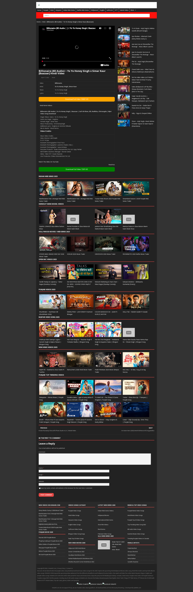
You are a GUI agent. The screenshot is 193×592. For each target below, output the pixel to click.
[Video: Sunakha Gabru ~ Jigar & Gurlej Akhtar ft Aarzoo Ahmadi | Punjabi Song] (80, 393)
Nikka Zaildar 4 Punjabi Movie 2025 (49, 544)
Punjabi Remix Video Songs (136, 511)
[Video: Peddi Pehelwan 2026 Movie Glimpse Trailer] (108, 366)
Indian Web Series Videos (106, 511)
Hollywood (94, 10)
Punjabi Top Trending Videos (51, 375)
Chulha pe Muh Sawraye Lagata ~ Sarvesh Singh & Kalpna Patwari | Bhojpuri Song (50, 342)
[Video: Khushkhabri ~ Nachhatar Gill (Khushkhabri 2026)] (52, 308)
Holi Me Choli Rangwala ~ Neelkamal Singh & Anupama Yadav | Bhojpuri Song (107, 342)
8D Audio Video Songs (134, 529)
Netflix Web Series (83, 10)
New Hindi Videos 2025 (48, 347)
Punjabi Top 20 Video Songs (136, 520)
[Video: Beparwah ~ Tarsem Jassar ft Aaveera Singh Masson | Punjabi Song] (80, 416)
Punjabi (45, 10)
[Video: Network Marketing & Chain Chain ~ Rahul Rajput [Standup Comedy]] (108, 278)
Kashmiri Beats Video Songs (136, 534)
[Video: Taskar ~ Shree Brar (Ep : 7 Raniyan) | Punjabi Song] (136, 393)
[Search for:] (96, 15)
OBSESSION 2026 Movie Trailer (105, 254)
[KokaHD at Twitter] (83, 584)
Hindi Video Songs (73, 515)
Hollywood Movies (103, 515)
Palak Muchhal (132, 548)
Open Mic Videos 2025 (48, 259)
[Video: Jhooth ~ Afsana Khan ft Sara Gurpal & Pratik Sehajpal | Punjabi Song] (52, 416)
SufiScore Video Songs (75, 529)
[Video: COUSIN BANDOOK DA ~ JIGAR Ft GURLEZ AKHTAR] (108, 308)
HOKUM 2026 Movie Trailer (76, 254)
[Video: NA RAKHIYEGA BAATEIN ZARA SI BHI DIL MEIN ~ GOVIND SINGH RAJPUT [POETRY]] (80, 278)
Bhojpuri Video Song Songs (76, 534)
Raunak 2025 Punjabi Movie (47, 537)
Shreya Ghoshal (133, 551)
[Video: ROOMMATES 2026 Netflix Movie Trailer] (136, 250)
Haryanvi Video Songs (75, 520)
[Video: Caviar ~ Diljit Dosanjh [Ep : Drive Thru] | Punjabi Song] (136, 416)
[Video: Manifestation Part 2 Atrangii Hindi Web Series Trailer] (52, 195)
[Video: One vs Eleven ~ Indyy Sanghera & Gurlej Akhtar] (108, 416)
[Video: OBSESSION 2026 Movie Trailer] (108, 250)
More (132, 10)
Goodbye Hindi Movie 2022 (76, 555)
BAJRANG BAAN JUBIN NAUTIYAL (48, 524)
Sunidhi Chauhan (133, 562)
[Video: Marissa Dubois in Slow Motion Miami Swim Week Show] (129, 223)
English (102, 10)
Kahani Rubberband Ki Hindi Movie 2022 (80, 558)
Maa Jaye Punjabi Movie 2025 (47, 548)
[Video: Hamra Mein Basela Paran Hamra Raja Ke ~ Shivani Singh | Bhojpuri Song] (129, 336)
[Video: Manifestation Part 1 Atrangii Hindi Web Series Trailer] (80, 195)
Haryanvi (58, 10)
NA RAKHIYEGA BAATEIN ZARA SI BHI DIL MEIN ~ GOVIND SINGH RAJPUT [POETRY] (79, 284)
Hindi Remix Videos (46, 105)
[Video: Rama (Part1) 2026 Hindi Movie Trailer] (80, 366)
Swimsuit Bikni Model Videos (51, 204)
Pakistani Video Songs (104, 534)
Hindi (51, 10)
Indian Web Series (69, 10)
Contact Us (69, 568)
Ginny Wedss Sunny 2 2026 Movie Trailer (51, 510)
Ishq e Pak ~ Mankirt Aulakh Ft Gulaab (135, 312)
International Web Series (105, 520)
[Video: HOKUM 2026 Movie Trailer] (80, 250)
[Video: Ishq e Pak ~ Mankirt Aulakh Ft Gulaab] (136, 308)
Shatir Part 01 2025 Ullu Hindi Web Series (118, 544)
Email (41, 475)
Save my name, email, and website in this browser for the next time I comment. (66, 488)
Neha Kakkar (132, 558)
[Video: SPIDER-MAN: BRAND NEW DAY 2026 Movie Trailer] (52, 250)
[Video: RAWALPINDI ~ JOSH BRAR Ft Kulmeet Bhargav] (80, 308)
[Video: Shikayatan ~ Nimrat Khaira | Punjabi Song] (52, 393)
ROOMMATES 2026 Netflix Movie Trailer (136, 254)
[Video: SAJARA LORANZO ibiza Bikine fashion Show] (52, 223)
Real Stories (101, 529)
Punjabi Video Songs (74, 511)
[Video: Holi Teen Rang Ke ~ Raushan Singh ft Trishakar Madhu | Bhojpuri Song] (80, 336)
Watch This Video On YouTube (49, 162)
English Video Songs (74, 524)
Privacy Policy (61, 568)
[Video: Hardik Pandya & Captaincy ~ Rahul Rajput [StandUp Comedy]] (52, 278)
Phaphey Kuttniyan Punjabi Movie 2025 (51, 541)
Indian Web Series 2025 (48, 176)
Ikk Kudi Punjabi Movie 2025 (47, 554)
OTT (116, 10)
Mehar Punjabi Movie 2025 (47, 551)
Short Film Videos (103, 524)
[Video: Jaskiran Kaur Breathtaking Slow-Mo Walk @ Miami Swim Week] (108, 223)
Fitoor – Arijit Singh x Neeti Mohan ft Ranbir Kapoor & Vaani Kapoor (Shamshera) (143, 123)
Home (39, 10)
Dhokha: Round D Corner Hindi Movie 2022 (81, 562)
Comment (42, 452)
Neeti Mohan (132, 555)
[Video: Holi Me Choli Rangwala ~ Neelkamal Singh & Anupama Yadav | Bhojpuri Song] (108, 336)
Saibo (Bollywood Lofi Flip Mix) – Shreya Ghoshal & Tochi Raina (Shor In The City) (142, 89)
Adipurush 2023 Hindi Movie (76, 548)
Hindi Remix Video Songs (135, 515)
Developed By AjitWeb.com (133, 588)
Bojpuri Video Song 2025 (49, 317)
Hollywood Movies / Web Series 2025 (54, 232)
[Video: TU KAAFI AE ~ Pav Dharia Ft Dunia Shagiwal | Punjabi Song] (108, 393)
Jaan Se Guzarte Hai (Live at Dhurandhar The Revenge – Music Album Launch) (143, 54)
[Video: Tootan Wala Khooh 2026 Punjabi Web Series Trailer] (108, 195)
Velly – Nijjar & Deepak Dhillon (142, 113)
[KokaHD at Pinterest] (95, 584)
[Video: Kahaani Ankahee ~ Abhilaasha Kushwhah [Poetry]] (136, 278)
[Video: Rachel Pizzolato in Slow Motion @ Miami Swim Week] (73, 223)
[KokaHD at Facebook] (109, 584)
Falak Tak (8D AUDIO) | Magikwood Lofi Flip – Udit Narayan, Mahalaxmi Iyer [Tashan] (143, 98)
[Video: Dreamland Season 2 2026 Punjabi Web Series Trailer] (136, 195)
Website (41, 481)
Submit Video (124, 10)
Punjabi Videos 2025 (47, 289)
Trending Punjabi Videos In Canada (138, 538)
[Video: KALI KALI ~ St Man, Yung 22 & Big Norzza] (136, 366)
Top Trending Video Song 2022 (137, 524)
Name (41, 468)
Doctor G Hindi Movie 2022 (76, 551)
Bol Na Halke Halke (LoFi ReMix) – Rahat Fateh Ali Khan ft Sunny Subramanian (143, 79)
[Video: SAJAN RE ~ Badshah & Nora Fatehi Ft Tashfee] (52, 366)
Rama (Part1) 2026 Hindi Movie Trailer (79, 370)
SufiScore (110, 10)
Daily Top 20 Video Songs (76, 538)
